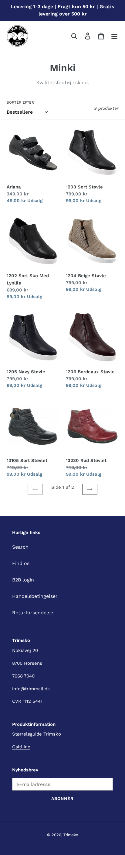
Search (20, 547)
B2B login (23, 580)
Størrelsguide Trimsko (36, 734)
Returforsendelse (32, 612)
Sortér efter (20, 102)
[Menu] (114, 36)
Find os (20, 563)
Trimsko (70, 835)
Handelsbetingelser (35, 596)
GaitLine (21, 747)
